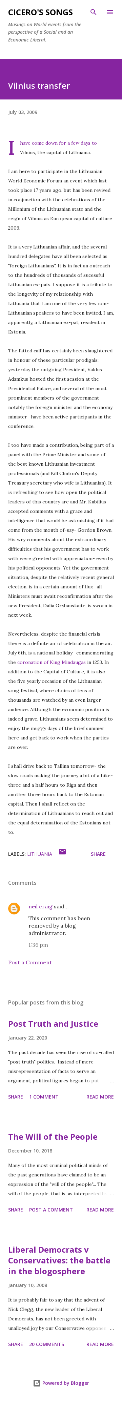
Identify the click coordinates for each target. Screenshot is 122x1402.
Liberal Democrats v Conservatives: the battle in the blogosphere (59, 1260)
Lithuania (39, 854)
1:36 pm (38, 944)
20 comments (46, 1344)
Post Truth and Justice (53, 1023)
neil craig (40, 906)
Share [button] (98, 854)
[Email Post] (62, 854)
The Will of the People (53, 1136)
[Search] (93, 12)
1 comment (44, 1096)
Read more (100, 1096)
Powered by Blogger (65, 1383)
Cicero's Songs (40, 12)
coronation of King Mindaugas (51, 662)
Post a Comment (30, 962)
